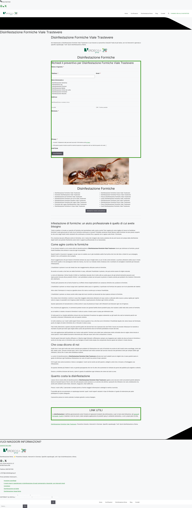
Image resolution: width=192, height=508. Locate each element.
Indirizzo (54, 97)
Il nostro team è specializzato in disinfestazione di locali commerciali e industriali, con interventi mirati (34, 483)
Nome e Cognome (58, 67)
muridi (61, 416)
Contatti (163, 13)
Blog (156, 13)
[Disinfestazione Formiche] (95, 92)
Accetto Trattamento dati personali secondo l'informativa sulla (71, 142)
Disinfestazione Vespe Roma (12, 491)
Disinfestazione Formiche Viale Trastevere (63, 424)
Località (54, 107)
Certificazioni (134, 13)
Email (98, 73)
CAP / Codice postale (101, 107)
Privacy (55, 139)
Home (126, 13)
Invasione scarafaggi (10, 480)
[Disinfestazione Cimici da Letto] (95, 90)
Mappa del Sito (35, 495)
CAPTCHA (55, 148)
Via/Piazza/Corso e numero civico (60, 102)
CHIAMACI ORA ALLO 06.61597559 (180, 13)
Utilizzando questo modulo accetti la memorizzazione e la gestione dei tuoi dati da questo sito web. (79, 145)
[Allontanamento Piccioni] (95, 86)
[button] (169, 13)
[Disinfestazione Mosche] (95, 93)
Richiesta (55, 111)
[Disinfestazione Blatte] (95, 88)
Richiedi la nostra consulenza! (96, 211)
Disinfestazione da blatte (11, 488)
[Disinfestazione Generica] (95, 83)
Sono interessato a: (58, 80)
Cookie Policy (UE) (24, 495)
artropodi (55, 416)
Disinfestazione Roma (146, 13)
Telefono (55, 73)
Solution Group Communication (42, 497)
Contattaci (7, 486)
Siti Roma (55, 497)
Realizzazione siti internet (23, 497)
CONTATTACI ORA (5, 445)
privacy (88, 142)
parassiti (136, 414)
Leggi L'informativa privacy (8, 495)
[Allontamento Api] (95, 84)
